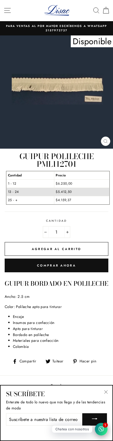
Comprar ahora (56, 265)
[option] (56, 28)
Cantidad (56, 221)
